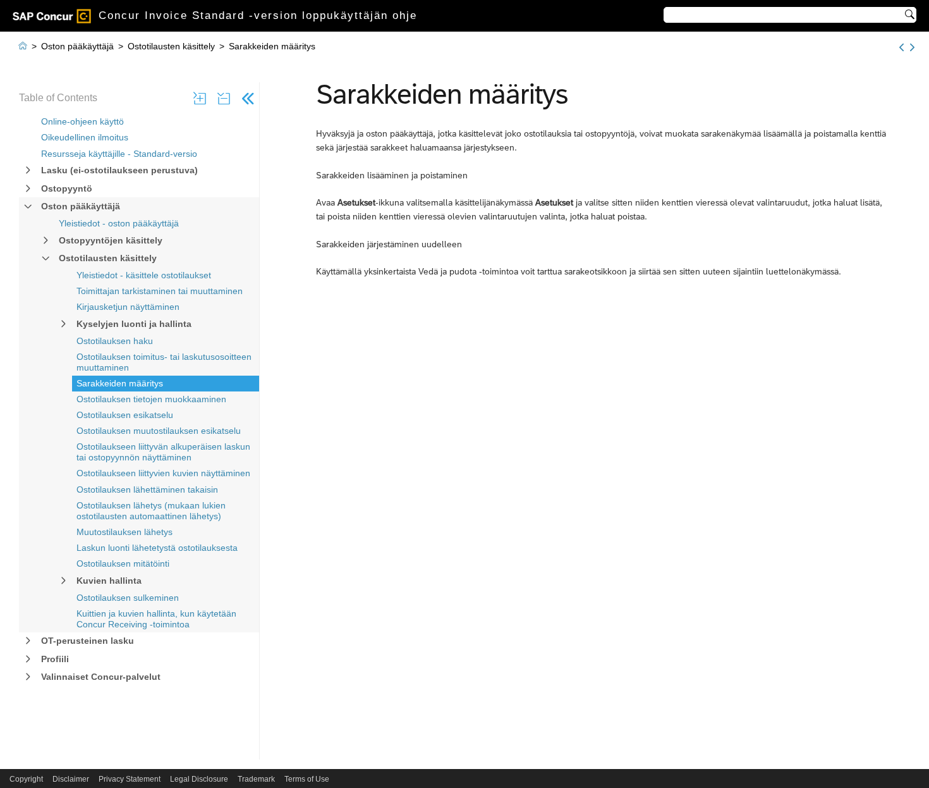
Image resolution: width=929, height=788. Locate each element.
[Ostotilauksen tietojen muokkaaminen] (912, 47)
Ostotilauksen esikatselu (124, 415)
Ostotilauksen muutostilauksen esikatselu (158, 431)
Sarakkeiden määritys (119, 383)
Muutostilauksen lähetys (124, 532)
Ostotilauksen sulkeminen (127, 598)
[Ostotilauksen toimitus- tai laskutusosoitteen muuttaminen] (901, 47)
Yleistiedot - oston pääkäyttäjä (119, 223)
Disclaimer (70, 779)
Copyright (26, 779)
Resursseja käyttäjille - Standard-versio (119, 154)
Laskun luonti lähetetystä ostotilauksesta (157, 548)
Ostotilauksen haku (114, 341)
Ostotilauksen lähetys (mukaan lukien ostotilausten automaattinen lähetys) (151, 510)
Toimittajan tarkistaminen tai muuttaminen (159, 291)
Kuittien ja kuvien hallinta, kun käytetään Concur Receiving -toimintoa (156, 618)
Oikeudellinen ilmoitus (84, 137)
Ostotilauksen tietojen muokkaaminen (151, 399)
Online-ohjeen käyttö (82, 121)
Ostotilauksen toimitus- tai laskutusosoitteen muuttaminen (164, 362)
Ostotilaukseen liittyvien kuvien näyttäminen (163, 473)
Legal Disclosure (199, 779)
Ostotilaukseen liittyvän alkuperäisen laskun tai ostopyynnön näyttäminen (163, 451)
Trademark (256, 779)
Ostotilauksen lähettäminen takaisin (147, 489)
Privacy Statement (130, 779)
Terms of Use (306, 779)
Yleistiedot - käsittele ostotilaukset (143, 275)
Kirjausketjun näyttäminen (127, 307)
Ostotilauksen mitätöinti (122, 563)
